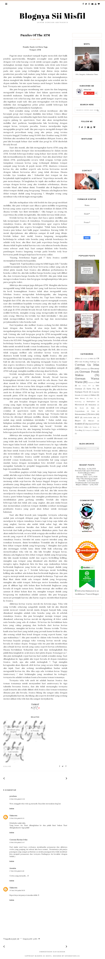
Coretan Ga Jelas (87, 364)
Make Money (80, 398)
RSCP (77, 417)
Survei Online (83, 427)
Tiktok (94, 427)
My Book (79, 408)
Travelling (78, 430)
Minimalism (92, 405)
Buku (91, 358)
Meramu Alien (81, 477)
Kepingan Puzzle (81, 392)
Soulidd (7, 766)
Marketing (78, 401)
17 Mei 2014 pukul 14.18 (16, 871)
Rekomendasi (80, 414)
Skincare (91, 421)
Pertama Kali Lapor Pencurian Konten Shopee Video (87, 472)
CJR (97, 358)
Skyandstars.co (72, 956)
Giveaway (94, 368)
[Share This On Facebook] (60, 766)
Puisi (93, 411)
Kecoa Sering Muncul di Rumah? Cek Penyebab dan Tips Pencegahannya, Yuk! (87, 321)
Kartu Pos (91, 389)
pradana (13, 796)
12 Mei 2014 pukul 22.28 (17, 799)
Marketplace (91, 401)
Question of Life (87, 298)
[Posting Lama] (66, 778)
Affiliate (77, 358)
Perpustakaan (80, 411)
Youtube (96, 430)
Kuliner (93, 395)
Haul (97, 382)
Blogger (61, 952)
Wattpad (88, 430)
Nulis (92, 408)
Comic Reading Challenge (87, 362)
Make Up (93, 398)
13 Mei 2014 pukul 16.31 (16, 818)
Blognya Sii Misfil (52, 16)
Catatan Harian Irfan (18, 840)
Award (85, 358)
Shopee (78, 421)
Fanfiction (83, 369)
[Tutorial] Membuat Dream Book (87, 270)
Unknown (13, 816)
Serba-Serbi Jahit (89, 417)
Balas (11, 808)
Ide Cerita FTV (85, 386)
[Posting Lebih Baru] (4, 778)
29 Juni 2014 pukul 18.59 (17, 890)
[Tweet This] (62, 766)
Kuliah (85, 395)
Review (91, 414)
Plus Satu (81, 469)
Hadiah (90, 382)
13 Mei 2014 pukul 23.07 (17, 842)
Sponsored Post (92, 424)
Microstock (79, 405)
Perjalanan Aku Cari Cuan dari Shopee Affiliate (87, 484)
